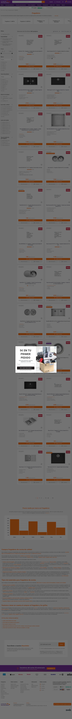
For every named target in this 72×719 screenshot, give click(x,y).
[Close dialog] (55, 348)
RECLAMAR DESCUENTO (26, 368)
